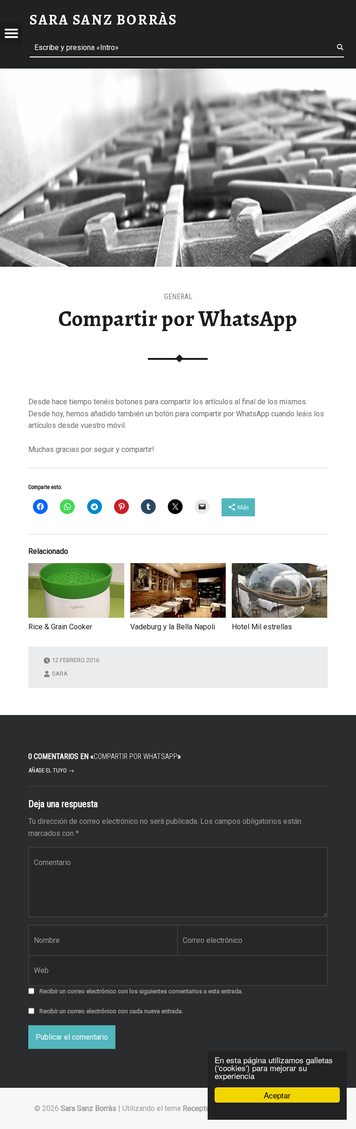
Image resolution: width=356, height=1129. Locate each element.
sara (60, 673)
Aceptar (277, 1095)
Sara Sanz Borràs (88, 1108)
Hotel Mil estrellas (262, 626)
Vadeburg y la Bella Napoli (172, 626)
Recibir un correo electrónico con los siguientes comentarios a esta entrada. (141, 991)
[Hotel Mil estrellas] (279, 590)
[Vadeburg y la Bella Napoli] (178, 590)
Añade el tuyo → (51, 770)
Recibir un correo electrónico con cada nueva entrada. (111, 1011)
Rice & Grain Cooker (60, 626)
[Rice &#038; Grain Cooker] (76, 590)
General (178, 296)
